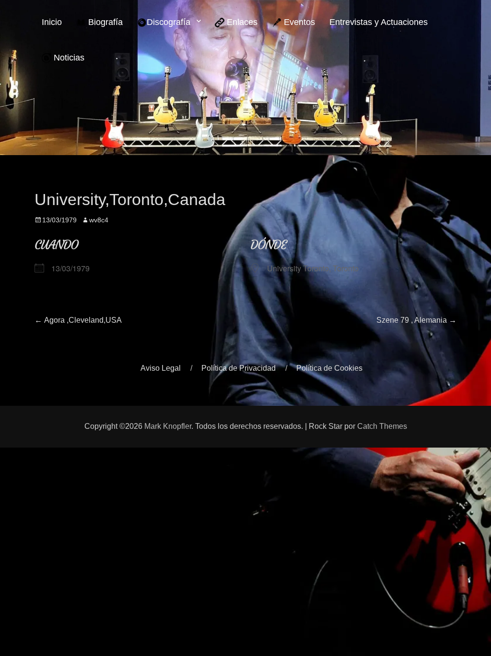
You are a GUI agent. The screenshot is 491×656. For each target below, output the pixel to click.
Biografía (104, 22)
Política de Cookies (329, 368)
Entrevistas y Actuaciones (378, 22)
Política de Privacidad (238, 368)
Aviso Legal (160, 368)
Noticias (67, 57)
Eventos (298, 22)
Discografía (168, 22)
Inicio (52, 22)
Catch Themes (382, 426)
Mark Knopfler (167, 426)
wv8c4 (98, 220)
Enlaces (240, 22)
